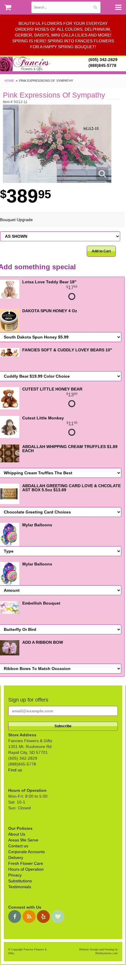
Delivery (15, 857)
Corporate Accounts (26, 851)
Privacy (15, 875)
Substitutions (20, 881)
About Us (16, 834)
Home (9, 80)
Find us (15, 770)
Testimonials (19, 886)
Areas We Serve (23, 840)
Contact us (18, 845)
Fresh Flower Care (25, 863)
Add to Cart (101, 251)
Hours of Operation (26, 869)
